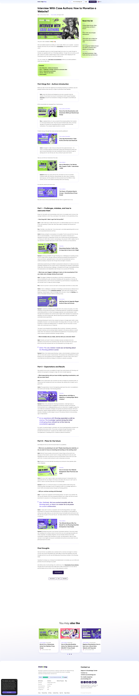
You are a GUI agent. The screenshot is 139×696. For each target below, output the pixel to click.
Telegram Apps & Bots (51, 682)
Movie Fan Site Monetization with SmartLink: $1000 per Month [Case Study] (69, 112)
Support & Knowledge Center (89, 670)
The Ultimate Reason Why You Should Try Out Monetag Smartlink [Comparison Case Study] (69, 525)
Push (59, 578)
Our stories (61, 299)
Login (86, 1)
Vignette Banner (41, 687)
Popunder (40, 684)
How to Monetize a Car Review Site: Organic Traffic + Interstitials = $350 (69, 166)
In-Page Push (40, 689)
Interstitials (52, 578)
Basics (83, 23)
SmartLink (42, 97)
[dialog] (9, 687)
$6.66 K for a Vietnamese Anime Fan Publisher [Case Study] (47, 646)
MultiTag (73, 292)
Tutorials (61, 246)
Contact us (85, 667)
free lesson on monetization (54, 59)
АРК (48, 689)
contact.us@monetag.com (88, 674)
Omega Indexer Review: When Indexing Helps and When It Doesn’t (89, 27)
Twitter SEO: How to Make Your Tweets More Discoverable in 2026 (89, 40)
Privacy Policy (4, 690)
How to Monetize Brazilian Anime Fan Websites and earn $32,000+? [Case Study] (69, 646)
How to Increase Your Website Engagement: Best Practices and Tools (68, 471)
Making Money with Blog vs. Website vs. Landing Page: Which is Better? (68, 397)
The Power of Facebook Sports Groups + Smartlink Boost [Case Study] (68, 193)
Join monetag (58, 572)
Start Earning (93, 1)
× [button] (16, 680)
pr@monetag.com (86, 678)
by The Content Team (44, 14)
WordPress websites (56, 290)
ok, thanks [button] (9, 692)
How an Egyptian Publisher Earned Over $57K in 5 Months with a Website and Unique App (90, 47)
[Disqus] (58, 599)
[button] (67, 654)
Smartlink (68, 108)
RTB (48, 687)
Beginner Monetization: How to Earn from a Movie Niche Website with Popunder (91, 646)
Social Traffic (49, 684)
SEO (83, 31)
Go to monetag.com (77, 1)
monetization (60, 46)
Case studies (54, 14)
